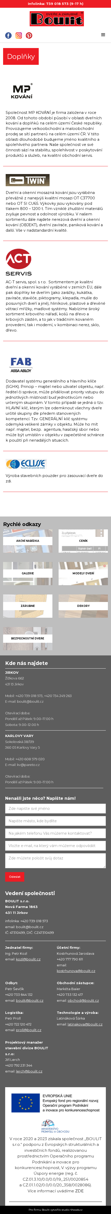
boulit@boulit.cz (30, 701)
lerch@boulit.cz (29, 1071)
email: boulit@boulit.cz (24, 927)
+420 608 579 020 (30, 759)
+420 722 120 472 (18, 1024)
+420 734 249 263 (58, 696)
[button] (103, 35)
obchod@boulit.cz (83, 1000)
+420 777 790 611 (70, 959)
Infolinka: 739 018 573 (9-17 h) (55, 4)
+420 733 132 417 (70, 995)
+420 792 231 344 (18, 1065)
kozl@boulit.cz (28, 959)
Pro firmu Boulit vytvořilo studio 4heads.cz (56, 1209)
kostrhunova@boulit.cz (76, 971)
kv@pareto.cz (28, 765)
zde (79, 1190)
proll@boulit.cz (28, 1030)
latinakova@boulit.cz (85, 1024)
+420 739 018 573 (29, 696)
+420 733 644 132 (19, 995)
